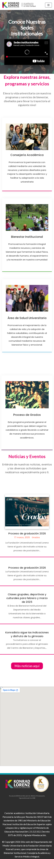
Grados (36, 537)
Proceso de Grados (27, 415)
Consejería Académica (27, 155)
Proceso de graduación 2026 (27, 533)
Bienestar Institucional (27, 237)
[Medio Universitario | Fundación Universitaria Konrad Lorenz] (19, 5)
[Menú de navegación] (48, 5)
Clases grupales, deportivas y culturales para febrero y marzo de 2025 (27, 598)
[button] (27, 666)
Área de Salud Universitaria (27, 318)
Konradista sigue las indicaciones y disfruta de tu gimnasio (27, 634)
